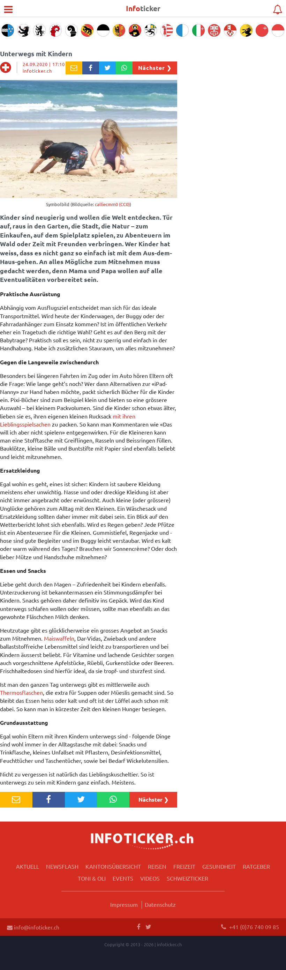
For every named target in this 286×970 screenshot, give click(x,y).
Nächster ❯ (155, 67)
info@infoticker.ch (36, 927)
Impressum (124, 904)
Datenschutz (160, 904)
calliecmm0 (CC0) (112, 204)
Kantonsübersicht (113, 866)
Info (143, 8)
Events (123, 878)
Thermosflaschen (21, 692)
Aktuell (27, 866)
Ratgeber (256, 866)
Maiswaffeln (59, 638)
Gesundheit (219, 866)
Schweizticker (187, 878)
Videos (150, 878)
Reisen (157, 866)
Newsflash (62, 866)
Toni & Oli (92, 878)
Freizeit (184, 866)
